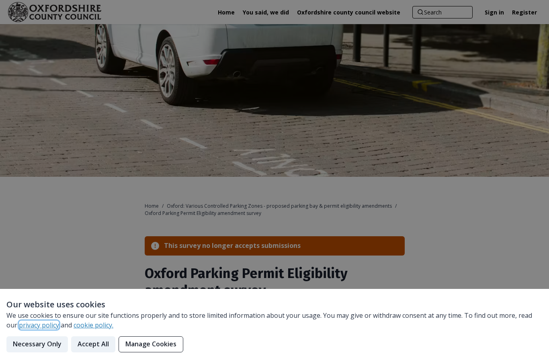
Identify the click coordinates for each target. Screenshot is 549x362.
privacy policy (39, 325)
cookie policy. (93, 325)
